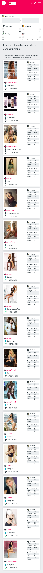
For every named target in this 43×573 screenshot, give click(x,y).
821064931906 (13, 504)
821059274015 (13, 152)
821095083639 (13, 472)
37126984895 (12, 312)
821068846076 (13, 120)
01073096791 (12, 184)
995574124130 (13, 344)
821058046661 (13, 440)
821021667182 (13, 216)
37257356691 (12, 88)
